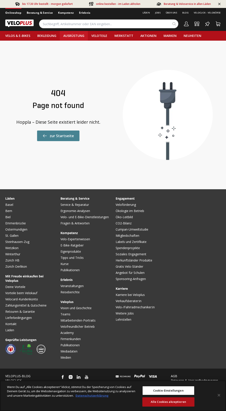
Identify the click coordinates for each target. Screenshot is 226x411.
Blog (185, 12)
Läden (146, 12)
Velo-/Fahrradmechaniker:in (135, 307)
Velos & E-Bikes (17, 36)
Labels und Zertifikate (131, 242)
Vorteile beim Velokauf (21, 293)
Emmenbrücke (15, 223)
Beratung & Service (40, 13)
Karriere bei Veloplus (130, 295)
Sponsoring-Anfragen (131, 279)
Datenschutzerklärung (91, 396)
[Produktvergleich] (197, 24)
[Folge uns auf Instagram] (70, 377)
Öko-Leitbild (124, 217)
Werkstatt (123, 36)
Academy (67, 333)
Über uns (171, 12)
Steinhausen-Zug (17, 242)
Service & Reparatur (74, 205)
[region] (113, 396)
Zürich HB (12, 260)
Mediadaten (68, 351)
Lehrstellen (123, 319)
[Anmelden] (186, 24)
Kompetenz (66, 13)
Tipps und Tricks (72, 258)
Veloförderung (126, 205)
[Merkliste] (207, 24)
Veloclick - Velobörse (207, 12)
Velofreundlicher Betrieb (77, 326)
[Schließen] (219, 395)
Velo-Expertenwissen (75, 239)
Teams (65, 314)
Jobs (157, 12)
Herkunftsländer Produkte (134, 260)
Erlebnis (84, 13)
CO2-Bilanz (124, 223)
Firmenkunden (70, 339)
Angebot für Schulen (130, 273)
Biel (8, 217)
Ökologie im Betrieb (130, 211)
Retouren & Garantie (20, 311)
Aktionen (148, 36)
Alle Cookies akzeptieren (168, 402)
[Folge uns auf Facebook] (62, 377)
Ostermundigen (16, 229)
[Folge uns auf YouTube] (86, 377)
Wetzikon (12, 248)
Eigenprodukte (70, 251)
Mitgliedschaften (127, 235)
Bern (8, 211)
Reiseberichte (70, 292)
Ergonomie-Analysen (75, 211)
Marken (170, 36)
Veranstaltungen (72, 286)
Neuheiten (192, 36)
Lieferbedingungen (18, 318)
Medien (65, 357)
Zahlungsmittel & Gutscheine (26, 305)
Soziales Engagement (131, 254)
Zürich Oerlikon (16, 266)
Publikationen (70, 270)
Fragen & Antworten (75, 223)
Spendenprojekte (128, 248)
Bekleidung (46, 36)
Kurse (64, 264)
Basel (9, 205)
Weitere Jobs (125, 313)
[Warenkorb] (218, 24)
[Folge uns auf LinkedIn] (78, 377)
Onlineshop (13, 13)
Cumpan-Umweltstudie (132, 229)
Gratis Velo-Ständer (129, 266)
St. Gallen (12, 235)
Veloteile (99, 36)
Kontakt (11, 324)
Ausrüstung (73, 36)
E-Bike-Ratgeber (72, 245)
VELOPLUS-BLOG (17, 376)
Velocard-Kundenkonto (21, 299)
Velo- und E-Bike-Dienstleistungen (84, 217)
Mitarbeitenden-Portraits (78, 320)
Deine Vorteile (15, 287)
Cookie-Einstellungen (168, 390)
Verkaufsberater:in (128, 301)
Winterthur (12, 254)
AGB (174, 376)
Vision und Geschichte (76, 308)
